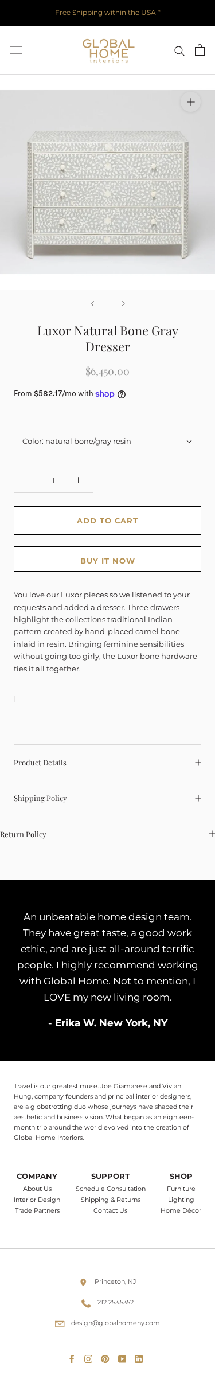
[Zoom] (191, 102)
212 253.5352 (115, 1302)
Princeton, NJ (115, 1281)
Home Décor (181, 1211)
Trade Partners (37, 1211)
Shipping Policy (40, 798)
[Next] (123, 303)
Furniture (181, 1189)
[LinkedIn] (141, 1356)
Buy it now (107, 560)
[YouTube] (124, 1356)
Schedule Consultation (111, 1189)
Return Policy (23, 834)
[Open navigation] (16, 50)
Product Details (40, 762)
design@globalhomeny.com (115, 1323)
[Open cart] (200, 50)
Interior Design (37, 1200)
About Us (37, 1189)
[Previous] (92, 303)
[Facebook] (74, 1356)
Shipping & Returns (110, 1200)
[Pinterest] (107, 1356)
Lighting (181, 1200)
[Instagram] (90, 1356)
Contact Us (110, 1211)
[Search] (179, 50)
